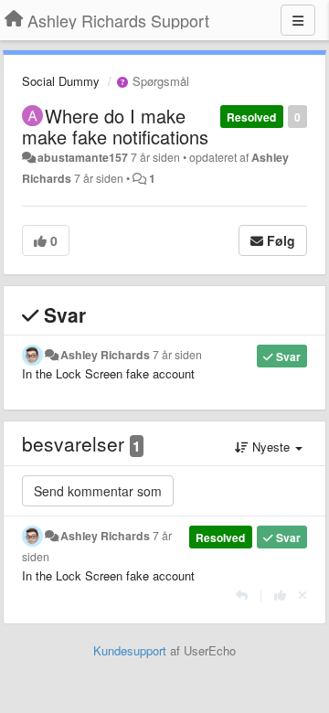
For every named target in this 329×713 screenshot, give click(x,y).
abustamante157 (82, 157)
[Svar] (242, 594)
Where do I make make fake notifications (115, 126)
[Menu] (298, 20)
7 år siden (177, 354)
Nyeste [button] (271, 446)
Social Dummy (61, 81)
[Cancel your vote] (302, 594)
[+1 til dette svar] (280, 594)
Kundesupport (129, 650)
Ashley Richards (105, 354)
